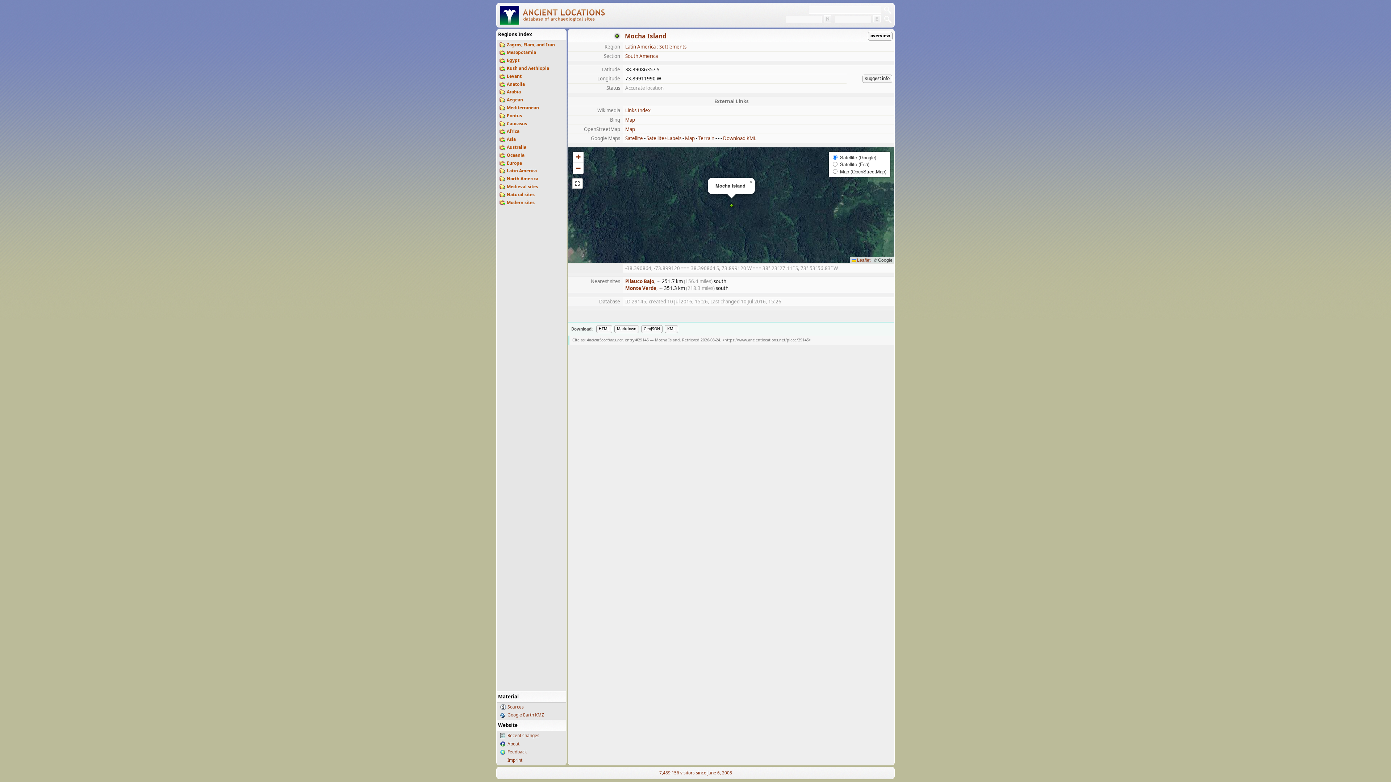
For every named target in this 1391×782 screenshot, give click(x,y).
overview (880, 36)
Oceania (516, 155)
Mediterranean (523, 108)
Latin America (522, 171)
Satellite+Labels (664, 138)
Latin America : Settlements (655, 46)
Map (630, 120)
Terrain (706, 138)
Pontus (514, 116)
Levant (514, 76)
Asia (511, 139)
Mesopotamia (521, 52)
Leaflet (863, 260)
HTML (604, 328)
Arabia (514, 92)
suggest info (877, 78)
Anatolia (516, 84)
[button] (732, 205)
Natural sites (521, 195)
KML (671, 328)
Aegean (515, 100)
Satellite (634, 138)
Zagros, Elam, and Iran (531, 45)
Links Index (638, 110)
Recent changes (523, 735)
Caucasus (517, 124)
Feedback (517, 752)
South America (641, 56)
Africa (513, 131)
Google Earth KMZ (525, 715)
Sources (515, 707)
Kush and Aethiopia (528, 68)
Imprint (514, 760)
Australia (516, 147)
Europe (514, 163)
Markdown (626, 328)
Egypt (513, 60)
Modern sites (521, 202)
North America (522, 179)
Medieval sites (522, 187)
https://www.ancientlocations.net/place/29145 (766, 339)
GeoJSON (652, 328)
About (513, 744)
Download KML (739, 138)
